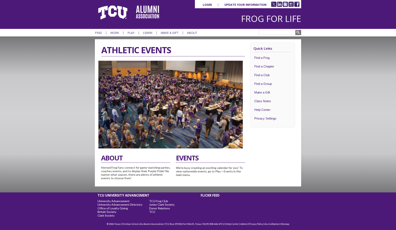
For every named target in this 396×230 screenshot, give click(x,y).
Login (207, 4)
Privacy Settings (265, 118)
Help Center (262, 109)
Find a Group (263, 83)
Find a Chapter (264, 66)
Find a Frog (262, 57)
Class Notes (262, 101)
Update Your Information (245, 4)
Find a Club (262, 75)
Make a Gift (170, 32)
